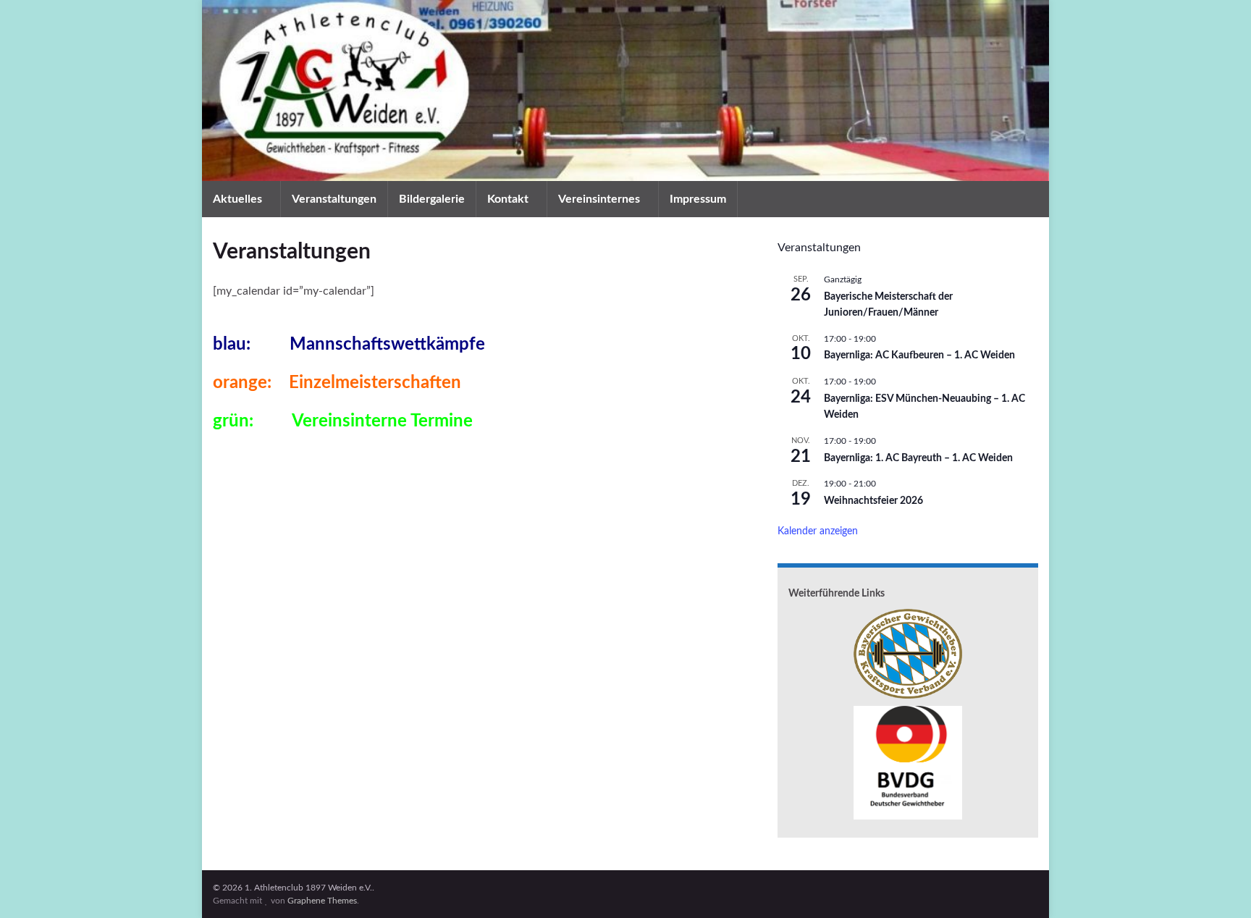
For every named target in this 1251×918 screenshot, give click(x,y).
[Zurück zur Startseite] (625, 90)
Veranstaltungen (334, 199)
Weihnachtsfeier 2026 (873, 501)
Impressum (698, 199)
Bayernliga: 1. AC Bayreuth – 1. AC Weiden (918, 458)
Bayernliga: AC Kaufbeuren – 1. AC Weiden (919, 355)
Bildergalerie (432, 199)
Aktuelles (239, 199)
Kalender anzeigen (818, 531)
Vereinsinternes (600, 199)
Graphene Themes (322, 900)
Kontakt (509, 199)
